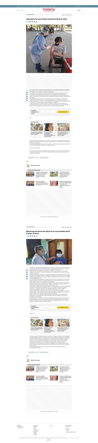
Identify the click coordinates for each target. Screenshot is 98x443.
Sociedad (54, 6)
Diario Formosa (35, 165)
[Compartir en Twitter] (32, 21)
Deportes (21, 6)
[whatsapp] (29, 21)
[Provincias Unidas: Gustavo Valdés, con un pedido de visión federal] (30, 183)
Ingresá (78, 10)
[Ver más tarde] (27, 22)
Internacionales (35, 6)
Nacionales (41, 6)
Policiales (45, 6)
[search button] (18, 6)
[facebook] (30, 21)
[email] (34, 21)
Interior (29, 6)
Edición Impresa (77, 6)
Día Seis (25, 6)
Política (49, 6)
